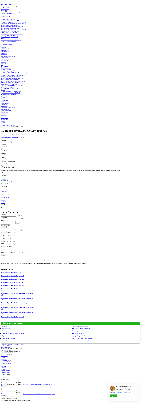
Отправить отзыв (5, 225)
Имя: (17, 380)
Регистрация (4, 66)
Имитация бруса (6, 328)
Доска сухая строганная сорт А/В (10, 20)
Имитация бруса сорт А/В (8, 19)
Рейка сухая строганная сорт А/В (10, 31)
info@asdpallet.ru (5, 10)
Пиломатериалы (5, 16)
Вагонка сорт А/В (6, 17)
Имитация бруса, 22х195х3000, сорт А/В (12, 317)
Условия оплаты (5, 370)
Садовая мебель (5, 48)
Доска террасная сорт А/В (8, 35)
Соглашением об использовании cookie (122, 392)
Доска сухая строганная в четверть (81, 328)
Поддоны (3, 47)
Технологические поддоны (8, 43)
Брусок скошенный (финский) (80, 340)
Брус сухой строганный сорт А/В (10, 28)
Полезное (3, 366)
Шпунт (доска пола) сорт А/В (9, 32)
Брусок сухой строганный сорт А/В (10, 25)
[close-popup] (1, 397)
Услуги (3, 38)
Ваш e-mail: (4, 217)
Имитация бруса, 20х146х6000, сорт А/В (12, 276)
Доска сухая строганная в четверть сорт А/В (13, 23)
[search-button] (16, 6)
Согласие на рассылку (7, 364)
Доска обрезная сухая (78, 333)
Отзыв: (3, 220)
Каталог (3, 122)
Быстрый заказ (11, 182)
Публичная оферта (6, 360)
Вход (2, 65)
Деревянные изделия (6, 44)
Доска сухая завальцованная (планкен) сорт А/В (14, 22)
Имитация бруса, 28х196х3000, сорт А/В (12, 282)
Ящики (3, 45)
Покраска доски (5, 51)
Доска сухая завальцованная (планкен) (13, 333)
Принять (114, 396)
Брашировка (4, 54)
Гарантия (3, 359)
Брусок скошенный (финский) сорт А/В (12, 26)
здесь (27, 252)
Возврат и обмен (5, 372)
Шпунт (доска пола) (7, 340)
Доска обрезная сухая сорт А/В (9, 37)
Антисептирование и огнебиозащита (11, 40)
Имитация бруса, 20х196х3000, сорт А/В (12, 279)
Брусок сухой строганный (9, 336)
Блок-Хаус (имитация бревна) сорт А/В (12, 34)
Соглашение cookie (6, 363)
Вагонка (4, 326)
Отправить (4, 385)
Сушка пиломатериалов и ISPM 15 (10, 41)
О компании (4, 356)
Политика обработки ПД (8, 362)
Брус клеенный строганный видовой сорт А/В (14, 29)
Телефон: (19, 382)
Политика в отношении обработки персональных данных (39, 384)
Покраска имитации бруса (8, 56)
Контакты (3, 63)
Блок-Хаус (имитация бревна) (80, 326)
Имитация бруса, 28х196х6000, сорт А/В (12, 285)
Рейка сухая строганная (8, 338)
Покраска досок (5, 57)
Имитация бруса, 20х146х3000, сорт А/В (12, 272)
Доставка (3, 62)
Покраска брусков (6, 59)
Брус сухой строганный (78, 336)
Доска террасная (76, 331)
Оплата (3, 255)
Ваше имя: (4, 214)
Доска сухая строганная (8, 331)
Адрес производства (6, 13)
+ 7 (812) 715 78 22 (6, 7)
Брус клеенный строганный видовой (82, 338)
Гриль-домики (5, 50)
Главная (3, 121)
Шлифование (4, 53)
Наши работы (4, 60)
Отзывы (3, 204)
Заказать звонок (5, 9)
